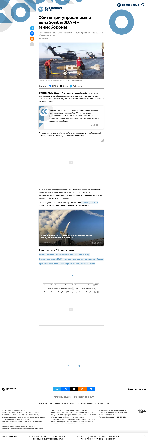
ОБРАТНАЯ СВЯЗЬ (88, 404)
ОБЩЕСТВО (68, 397)
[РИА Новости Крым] (51, 9)
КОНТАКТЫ (74, 404)
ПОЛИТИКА (58, 397)
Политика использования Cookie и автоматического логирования (22, 423)
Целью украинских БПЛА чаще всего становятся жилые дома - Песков (71, 259)
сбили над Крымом (90, 202)
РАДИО (65, 404)
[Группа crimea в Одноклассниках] (82, 389)
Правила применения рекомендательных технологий (22, 428)
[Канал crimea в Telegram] (57, 389)
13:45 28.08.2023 (44, 39)
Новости (77, 288)
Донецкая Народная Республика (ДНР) (85, 292)
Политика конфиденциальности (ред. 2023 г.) (19, 426)
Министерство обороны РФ (64, 285)
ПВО (96, 285)
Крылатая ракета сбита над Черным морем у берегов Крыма (67, 263)
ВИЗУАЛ (91, 397)
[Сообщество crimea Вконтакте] (65, 389)
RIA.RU (100, 404)
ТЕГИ (108, 404)
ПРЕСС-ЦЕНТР (54, 404)
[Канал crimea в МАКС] (91, 389)
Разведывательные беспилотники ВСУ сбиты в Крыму (64, 254)
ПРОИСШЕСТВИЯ (80, 397)
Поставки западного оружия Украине (59, 288)
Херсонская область (88, 288)
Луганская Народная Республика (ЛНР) (57, 292)
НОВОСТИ (42, 404)
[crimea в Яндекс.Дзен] (74, 389)
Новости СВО (48, 285)
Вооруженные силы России (84, 285)
